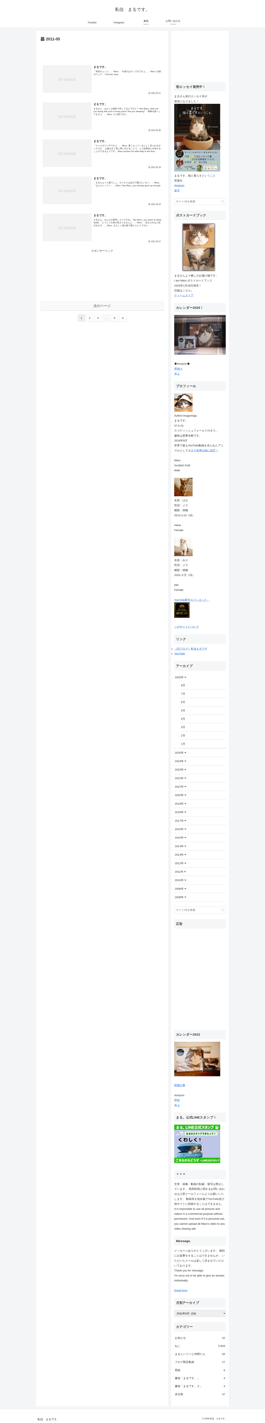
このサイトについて (186, 626)
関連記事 (179, 1085)
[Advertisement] (102, 51)
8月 (183, 685)
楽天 (177, 190)
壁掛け (178, 368)
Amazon (179, 185)
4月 (183, 718)
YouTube (179, 653)
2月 (183, 735)
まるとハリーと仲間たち (200, 1353)
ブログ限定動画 (200, 1362)
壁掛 (177, 1100)
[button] (222, 201)
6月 (183, 702)
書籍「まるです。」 (200, 1378)
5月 (183, 710)
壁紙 (200, 1370)
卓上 (177, 373)
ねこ (200, 1345)
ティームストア (184, 295)
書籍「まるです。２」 (200, 1386)
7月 (183, 693)
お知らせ (200, 1337)
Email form (180, 1290)
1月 (183, 743)
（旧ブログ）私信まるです (190, 648)
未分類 (200, 1394)
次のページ (102, 306)
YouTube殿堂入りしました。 (192, 599)
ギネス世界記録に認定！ (203, 450)
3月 (183, 727)
